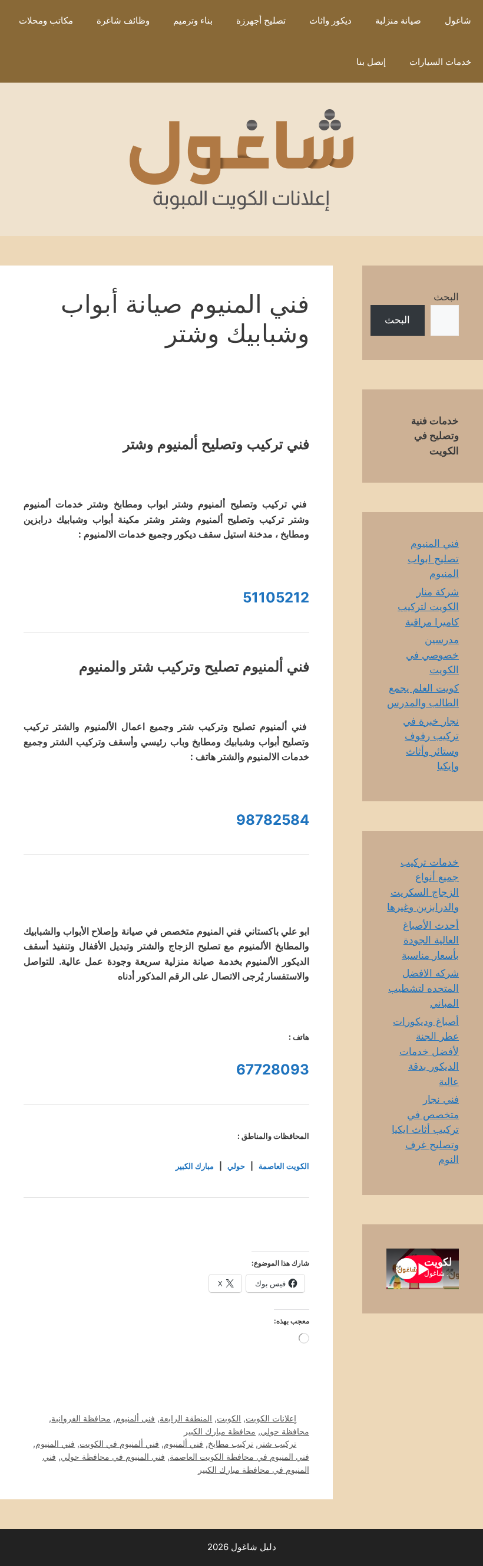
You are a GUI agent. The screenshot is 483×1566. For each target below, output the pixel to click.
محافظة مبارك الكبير (220, 1431)
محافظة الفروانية (81, 1418)
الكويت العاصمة (284, 1166)
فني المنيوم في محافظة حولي (113, 1457)
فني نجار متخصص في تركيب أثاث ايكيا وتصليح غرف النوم (425, 1129)
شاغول (458, 20)
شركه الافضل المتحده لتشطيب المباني (423, 988)
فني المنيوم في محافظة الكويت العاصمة (239, 1457)
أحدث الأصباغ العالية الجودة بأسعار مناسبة (430, 940)
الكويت (229, 1418)
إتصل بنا (371, 61)
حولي (236, 1166)
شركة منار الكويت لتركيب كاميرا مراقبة (428, 607)
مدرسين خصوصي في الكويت (432, 655)
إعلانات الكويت (271, 1418)
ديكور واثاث (330, 20)
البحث (446, 297)
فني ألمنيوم (135, 1418)
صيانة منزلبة (398, 20)
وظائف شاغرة (123, 20)
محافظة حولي (284, 1431)
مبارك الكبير (195, 1166)
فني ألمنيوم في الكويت (119, 1444)
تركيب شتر (277, 1444)
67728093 (272, 1069)
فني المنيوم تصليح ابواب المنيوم (433, 558)
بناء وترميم (193, 20)
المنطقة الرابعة (186, 1418)
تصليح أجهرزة (261, 20)
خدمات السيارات (440, 61)
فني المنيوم (55, 1444)
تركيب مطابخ (230, 1444)
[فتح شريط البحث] (327, 62)
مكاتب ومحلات (46, 20)
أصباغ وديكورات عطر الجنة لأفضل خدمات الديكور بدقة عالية (426, 1051)
